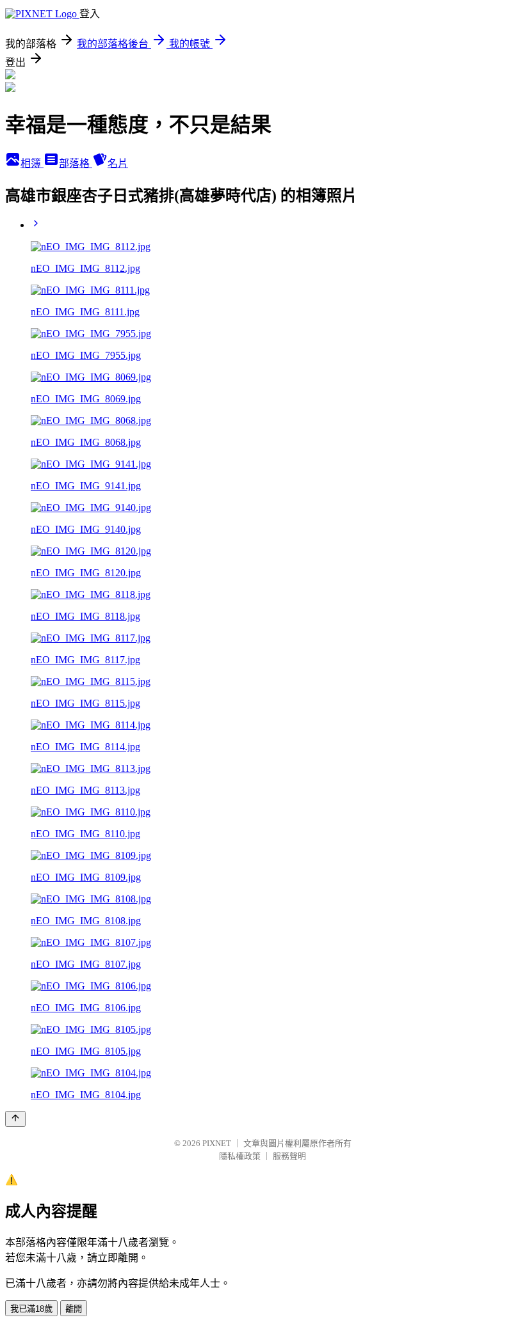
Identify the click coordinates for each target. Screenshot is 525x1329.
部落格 (75, 163)
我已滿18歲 (31, 1309)
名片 (118, 163)
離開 (73, 1309)
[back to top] (15, 1119)
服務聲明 (289, 1156)
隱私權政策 (240, 1156)
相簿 (32, 163)
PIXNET (216, 1143)
